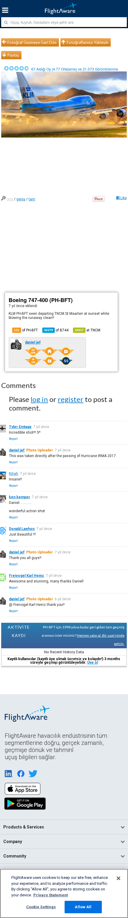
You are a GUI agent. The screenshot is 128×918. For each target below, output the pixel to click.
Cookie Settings (41, 907)
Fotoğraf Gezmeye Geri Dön (32, 42)
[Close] (118, 878)
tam (32, 199)
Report (13, 439)
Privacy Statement (50, 895)
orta (10, 199)
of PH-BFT (26, 330)
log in (39, 399)
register (70, 399)
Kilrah (13, 474)
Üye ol (92, 662)
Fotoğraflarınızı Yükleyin (87, 42)
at (87, 330)
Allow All (83, 907)
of (56, 330)
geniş (20, 199)
